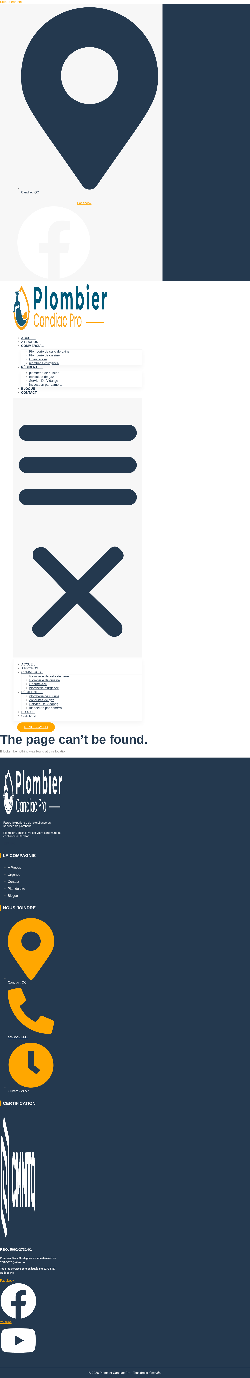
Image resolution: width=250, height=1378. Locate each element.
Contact (29, 392)
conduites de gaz (41, 377)
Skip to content (11, 2)
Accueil (28, 338)
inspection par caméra (45, 384)
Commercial (32, 346)
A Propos (29, 342)
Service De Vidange (43, 381)
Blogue (28, 389)
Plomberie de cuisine (44, 355)
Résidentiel (32, 367)
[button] (77, 528)
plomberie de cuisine (44, 373)
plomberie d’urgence (44, 363)
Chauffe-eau (38, 359)
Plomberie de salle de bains (49, 351)
